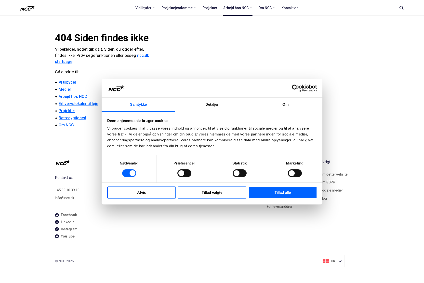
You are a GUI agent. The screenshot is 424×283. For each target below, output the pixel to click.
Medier (65, 89)
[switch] (184, 173)
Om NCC (66, 125)
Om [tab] (285, 105)
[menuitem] (145, 8)
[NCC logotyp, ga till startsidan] (27, 8)
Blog (323, 198)
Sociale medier (331, 190)
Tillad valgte (212, 193)
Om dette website (334, 174)
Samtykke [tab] (138, 105)
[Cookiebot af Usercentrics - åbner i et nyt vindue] (295, 88)
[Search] (401, 8)
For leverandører (279, 207)
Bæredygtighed (72, 118)
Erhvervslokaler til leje (78, 103)
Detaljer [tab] (212, 105)
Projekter (67, 110)
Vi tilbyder (67, 82)
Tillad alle (283, 193)
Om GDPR (327, 182)
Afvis (141, 193)
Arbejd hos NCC (73, 96)
